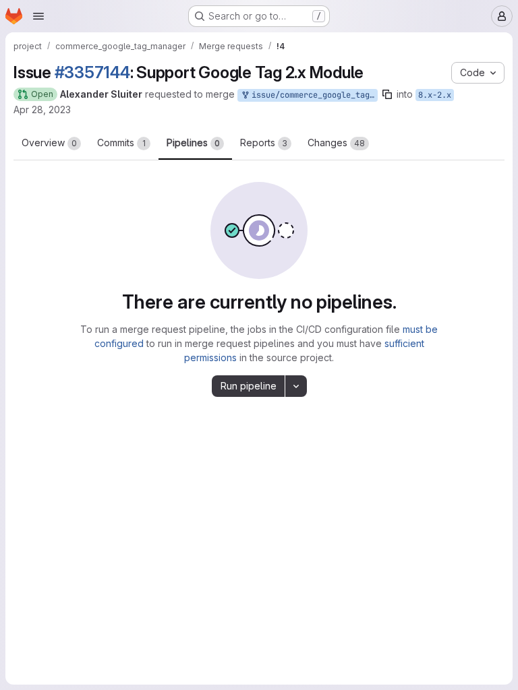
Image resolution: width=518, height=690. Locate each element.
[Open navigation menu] (38, 16)
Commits (121, 142)
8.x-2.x (434, 95)
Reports (263, 142)
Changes (336, 142)
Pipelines (193, 142)
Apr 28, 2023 (42, 109)
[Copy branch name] (387, 94)
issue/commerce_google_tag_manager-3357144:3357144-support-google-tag (312, 95)
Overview (49, 142)
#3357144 (92, 72)
